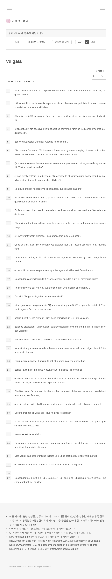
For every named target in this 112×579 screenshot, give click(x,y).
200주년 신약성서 (37, 42)
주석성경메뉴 (9, 8)
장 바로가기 (100, 71)
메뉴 (102, 8)
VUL (93, 42)
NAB (79, 42)
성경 (17, 42)
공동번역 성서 (62, 42)
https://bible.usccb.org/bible (64, 549)
